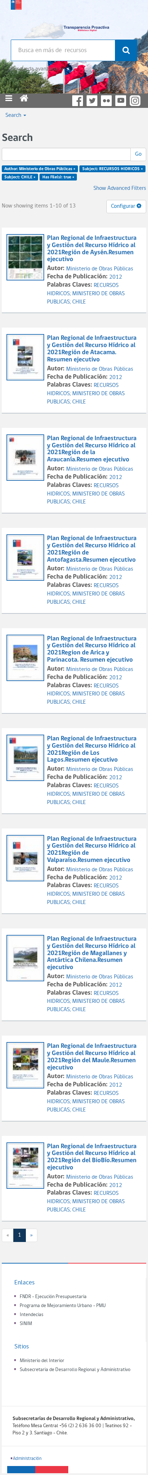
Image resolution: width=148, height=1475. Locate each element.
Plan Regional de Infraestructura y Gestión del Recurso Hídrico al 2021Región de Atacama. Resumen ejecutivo (92, 349)
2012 (115, 277)
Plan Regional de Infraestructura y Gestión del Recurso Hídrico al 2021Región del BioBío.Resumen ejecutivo (92, 1157)
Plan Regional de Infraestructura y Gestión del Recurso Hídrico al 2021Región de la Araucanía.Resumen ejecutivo (92, 449)
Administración (27, 1458)
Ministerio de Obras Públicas (99, 269)
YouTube (120, 100)
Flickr (106, 100)
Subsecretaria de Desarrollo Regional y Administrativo (75, 1370)
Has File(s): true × (58, 177)
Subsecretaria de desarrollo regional (16, 18)
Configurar (124, 206)
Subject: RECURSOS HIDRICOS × (112, 169)
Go (138, 154)
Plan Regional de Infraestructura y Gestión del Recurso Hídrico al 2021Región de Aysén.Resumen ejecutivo (92, 249)
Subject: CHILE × (20, 177)
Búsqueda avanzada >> (37, 69)
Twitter (92, 100)
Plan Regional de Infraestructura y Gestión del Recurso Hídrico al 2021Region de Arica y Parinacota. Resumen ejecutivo (92, 649)
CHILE (79, 302)
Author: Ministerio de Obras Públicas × (39, 169)
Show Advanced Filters (119, 188)
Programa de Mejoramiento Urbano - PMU (63, 1306)
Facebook (77, 100)
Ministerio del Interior (42, 1361)
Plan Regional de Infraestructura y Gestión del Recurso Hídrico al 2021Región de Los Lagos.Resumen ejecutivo (92, 749)
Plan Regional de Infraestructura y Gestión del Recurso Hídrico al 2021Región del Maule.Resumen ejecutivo (92, 1057)
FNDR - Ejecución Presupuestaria (53, 1297)
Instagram (135, 100)
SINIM (26, 1323)
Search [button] (14, 115)
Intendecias (31, 1315)
